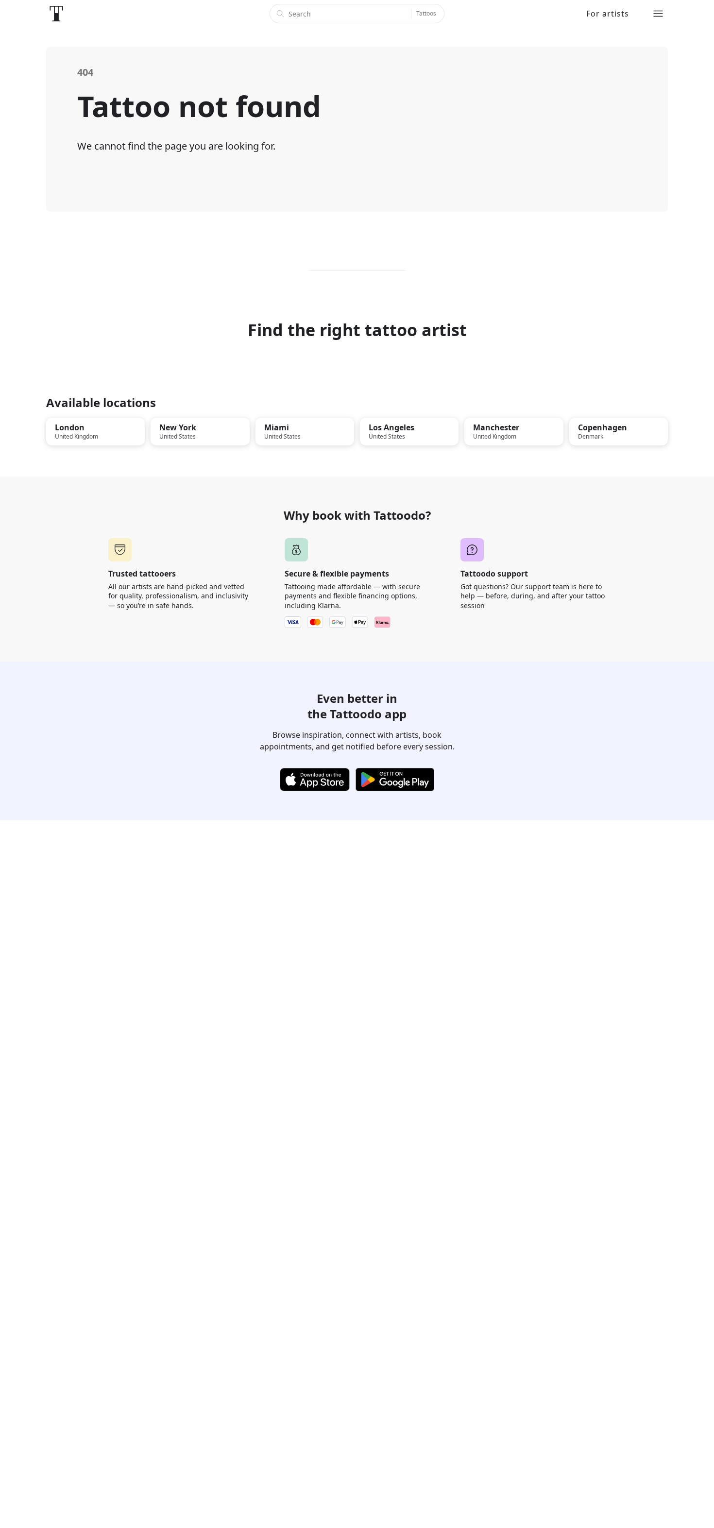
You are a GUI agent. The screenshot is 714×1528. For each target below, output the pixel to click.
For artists (607, 13)
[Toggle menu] (658, 13)
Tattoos (426, 13)
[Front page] (56, 13)
